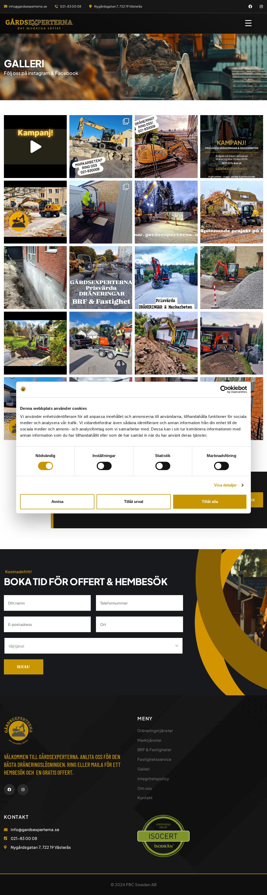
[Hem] (39, 24)
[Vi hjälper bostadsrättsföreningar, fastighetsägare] (100, 277)
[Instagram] (261, 6)
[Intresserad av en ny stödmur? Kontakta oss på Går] (166, 212)
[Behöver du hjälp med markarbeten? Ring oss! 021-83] (100, 146)
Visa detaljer (225, 485)
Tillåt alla (210, 501)
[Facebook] (250, 6)
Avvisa (57, 501)
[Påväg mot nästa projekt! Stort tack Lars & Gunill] (100, 343)
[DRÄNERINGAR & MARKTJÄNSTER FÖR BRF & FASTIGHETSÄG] (35, 212)
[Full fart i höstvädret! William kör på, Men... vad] (231, 212)
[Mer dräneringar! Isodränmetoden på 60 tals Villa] (166, 343)
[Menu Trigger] (248, 23)
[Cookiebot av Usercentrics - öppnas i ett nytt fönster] (224, 389)
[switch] (104, 466)
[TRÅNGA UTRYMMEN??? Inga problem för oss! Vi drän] (100, 212)
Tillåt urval (133, 501)
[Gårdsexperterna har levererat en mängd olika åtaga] (231, 277)
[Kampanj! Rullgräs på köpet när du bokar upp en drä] (231, 146)
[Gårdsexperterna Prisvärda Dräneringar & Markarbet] (35, 343)
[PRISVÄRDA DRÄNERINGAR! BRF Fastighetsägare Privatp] (166, 146)
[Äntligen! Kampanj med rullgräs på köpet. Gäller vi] (35, 146)
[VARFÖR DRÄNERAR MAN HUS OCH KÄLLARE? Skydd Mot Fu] (35, 277)
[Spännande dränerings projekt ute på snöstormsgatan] (231, 343)
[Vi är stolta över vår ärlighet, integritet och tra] (166, 277)
